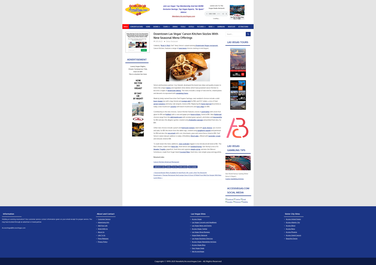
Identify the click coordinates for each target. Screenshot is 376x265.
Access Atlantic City (293, 222)
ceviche (173, 107)
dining (169, 167)
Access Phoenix (291, 232)
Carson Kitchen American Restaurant (166, 162)
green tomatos (159, 104)
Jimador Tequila (159, 149)
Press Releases (103, 239)
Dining (175, 26)
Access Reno (290, 229)
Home (148, 26)
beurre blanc (196, 114)
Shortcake (195, 136)
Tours (165, 26)
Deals (126, 26)
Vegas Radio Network (199, 235)
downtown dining (174, 91)
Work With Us (103, 229)
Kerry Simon (183, 167)
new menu (183, 48)
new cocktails (184, 144)
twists (168, 88)
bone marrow (206, 104)
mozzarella (217, 117)
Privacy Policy (102, 242)
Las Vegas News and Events (202, 226)
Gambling (221, 26)
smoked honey (196, 147)
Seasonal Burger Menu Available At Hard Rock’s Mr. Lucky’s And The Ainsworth (180, 173)
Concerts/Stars (136, 26)
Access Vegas (197, 219)
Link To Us (101, 235)
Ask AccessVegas (198, 251)
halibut (168, 114)
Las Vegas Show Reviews (201, 232)
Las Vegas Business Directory (202, 239)
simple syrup (195, 149)
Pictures (200, 26)
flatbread (217, 114)
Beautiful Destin (291, 239)
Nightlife (231, 26)
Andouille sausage (196, 120)
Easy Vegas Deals (198, 248)
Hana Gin (174, 147)
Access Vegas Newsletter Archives (204, 242)
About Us (101, 232)
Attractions (243, 26)
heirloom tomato (188, 128)
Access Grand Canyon (293, 235)
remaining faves (182, 93)
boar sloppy (158, 101)
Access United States (293, 219)
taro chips (200, 107)
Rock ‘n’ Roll (165, 45)
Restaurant (174, 41)
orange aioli (186, 101)
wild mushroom (176, 117)
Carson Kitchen (159, 167)
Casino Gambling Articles (234, 179)
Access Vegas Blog (198, 245)
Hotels (191, 26)
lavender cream (214, 136)
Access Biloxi (290, 226)
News (211, 26)
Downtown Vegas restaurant (207, 45)
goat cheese (207, 128)
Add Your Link (102, 226)
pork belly (205, 112)
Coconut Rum (185, 152)
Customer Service (104, 219)
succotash (171, 133)
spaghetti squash (204, 130)
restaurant (193, 167)
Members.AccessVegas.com (183, 16)
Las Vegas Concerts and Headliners (204, 222)
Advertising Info (103, 222)
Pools (183, 26)
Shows (155, 26)
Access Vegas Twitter (199, 229)
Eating (175, 167)
